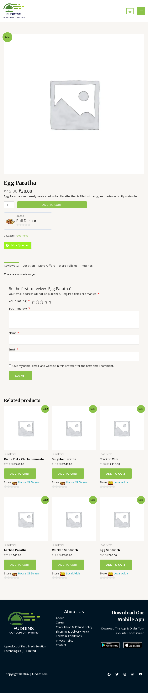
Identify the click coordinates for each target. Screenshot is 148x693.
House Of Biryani (29, 482)
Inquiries (86, 265)
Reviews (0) (11, 265)
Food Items (22, 235)
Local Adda (121, 482)
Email (13, 349)
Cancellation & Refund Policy (74, 627)
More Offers (46, 265)
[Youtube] (140, 674)
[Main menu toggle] (141, 11)
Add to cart (52, 205)
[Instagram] (124, 674)
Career (60, 622)
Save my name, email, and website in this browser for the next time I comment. (63, 366)
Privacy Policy (64, 640)
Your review (19, 308)
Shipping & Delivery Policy (72, 631)
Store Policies (68, 265)
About (60, 618)
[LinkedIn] (132, 674)
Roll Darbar (26, 220)
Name (14, 333)
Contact (61, 645)
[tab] (11, 265)
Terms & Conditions (69, 636)
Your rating (19, 301)
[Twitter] (117, 674)
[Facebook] (109, 674)
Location (29, 265)
